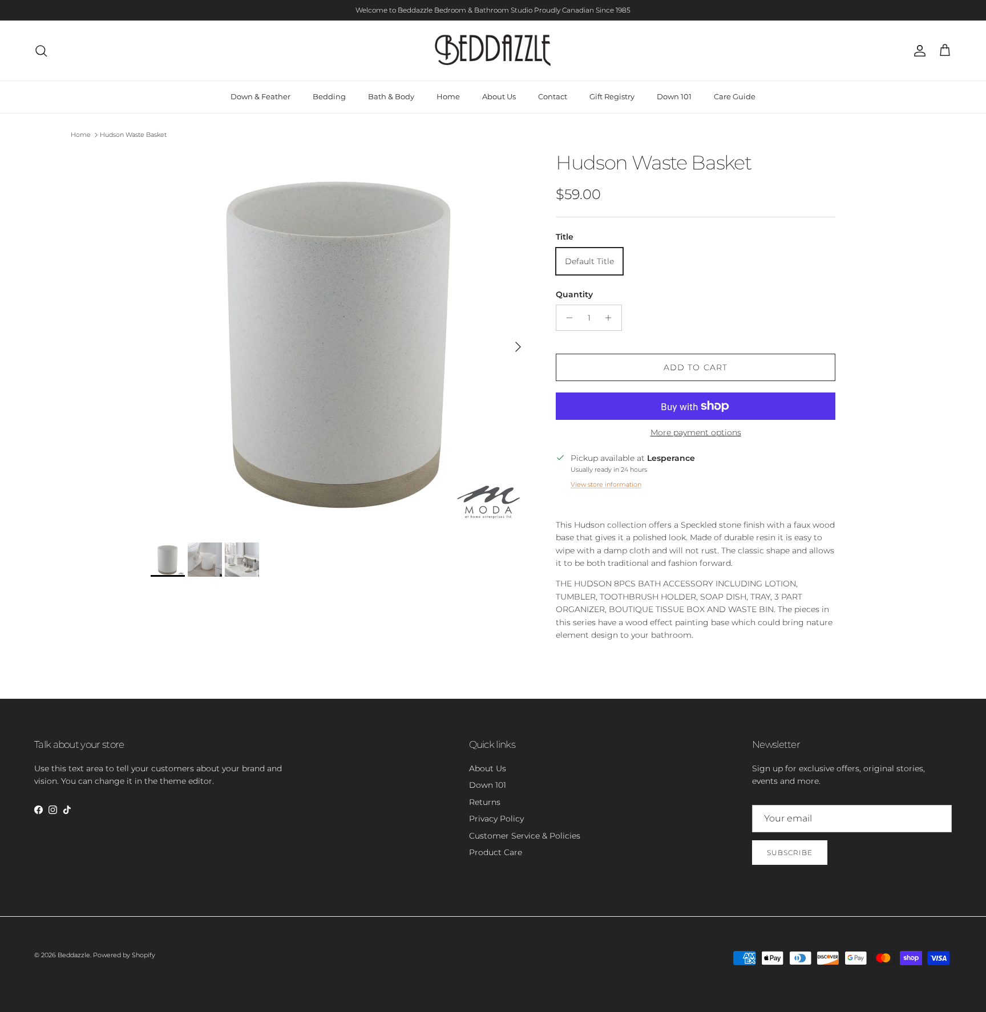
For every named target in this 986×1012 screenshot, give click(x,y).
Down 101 (674, 96)
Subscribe (790, 852)
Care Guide (734, 96)
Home (448, 96)
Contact (552, 96)
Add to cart (696, 367)
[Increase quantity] (611, 317)
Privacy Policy (496, 818)
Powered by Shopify (124, 955)
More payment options (695, 433)
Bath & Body (391, 96)
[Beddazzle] (493, 50)
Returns (484, 802)
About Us (499, 96)
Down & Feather (260, 96)
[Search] (41, 51)
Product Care (495, 852)
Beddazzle (74, 955)
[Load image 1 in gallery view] (341, 341)
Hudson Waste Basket (133, 135)
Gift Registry (612, 96)
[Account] (917, 51)
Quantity (574, 294)
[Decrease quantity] (566, 317)
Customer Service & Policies (524, 836)
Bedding (329, 96)
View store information (606, 484)
